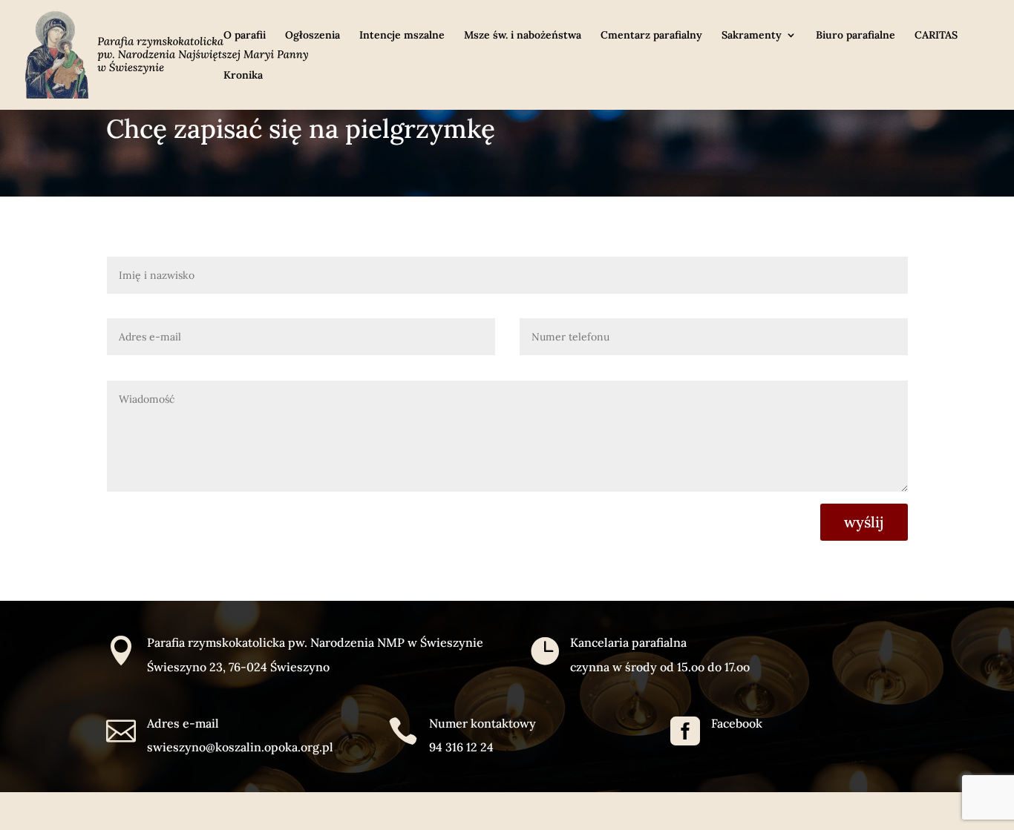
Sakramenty (752, 36)
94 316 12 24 (461, 747)
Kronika (243, 76)
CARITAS (936, 36)
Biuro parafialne (855, 36)
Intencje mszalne (402, 36)
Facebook (736, 723)
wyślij (864, 522)
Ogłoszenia (312, 36)
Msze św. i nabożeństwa (522, 36)
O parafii (244, 36)
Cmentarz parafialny (651, 36)
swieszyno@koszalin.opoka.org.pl (240, 747)
